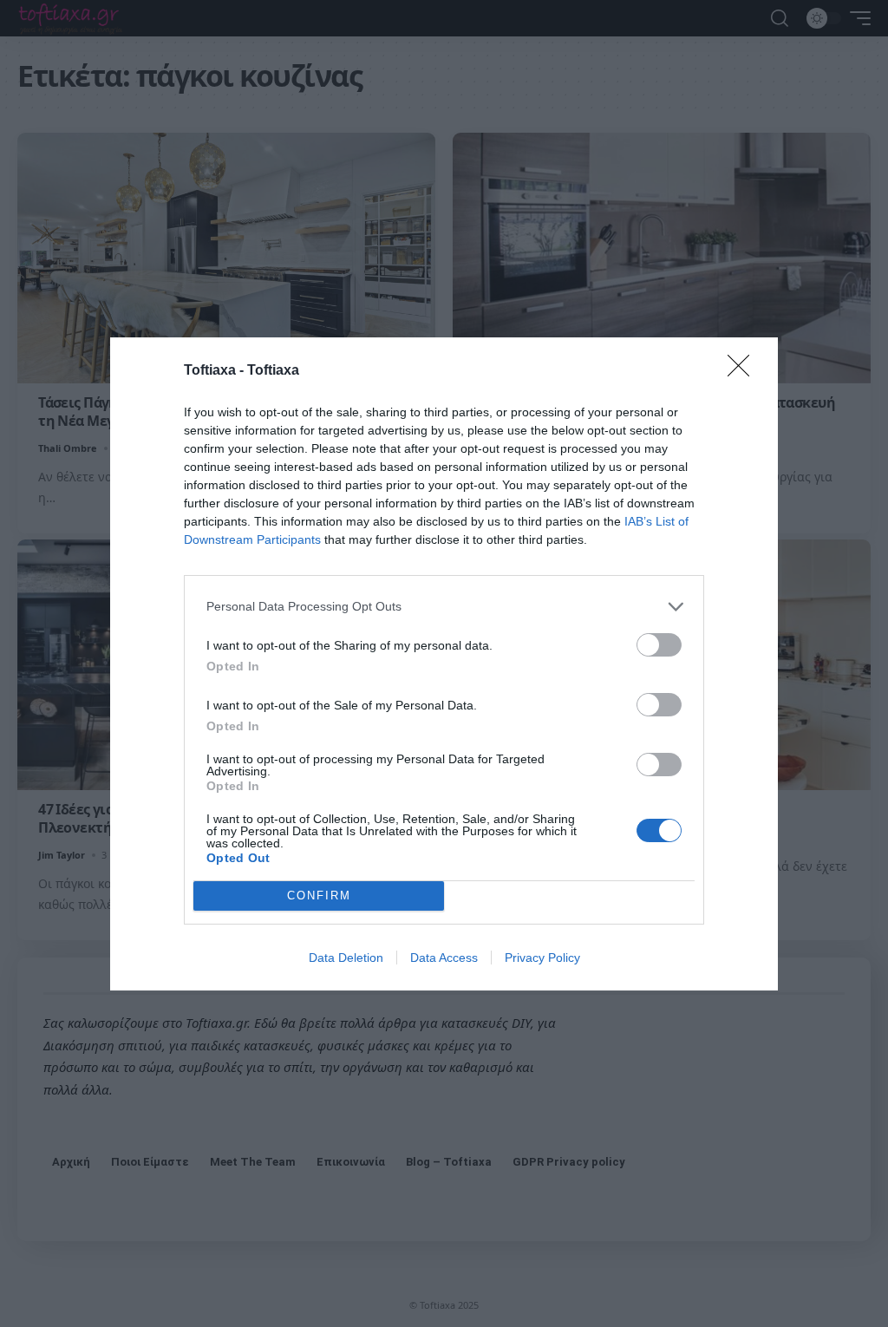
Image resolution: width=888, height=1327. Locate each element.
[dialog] (444, 663)
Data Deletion (346, 957)
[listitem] (444, 607)
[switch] (659, 645)
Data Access (444, 957)
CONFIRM (319, 895)
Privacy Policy (542, 957)
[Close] (744, 371)
